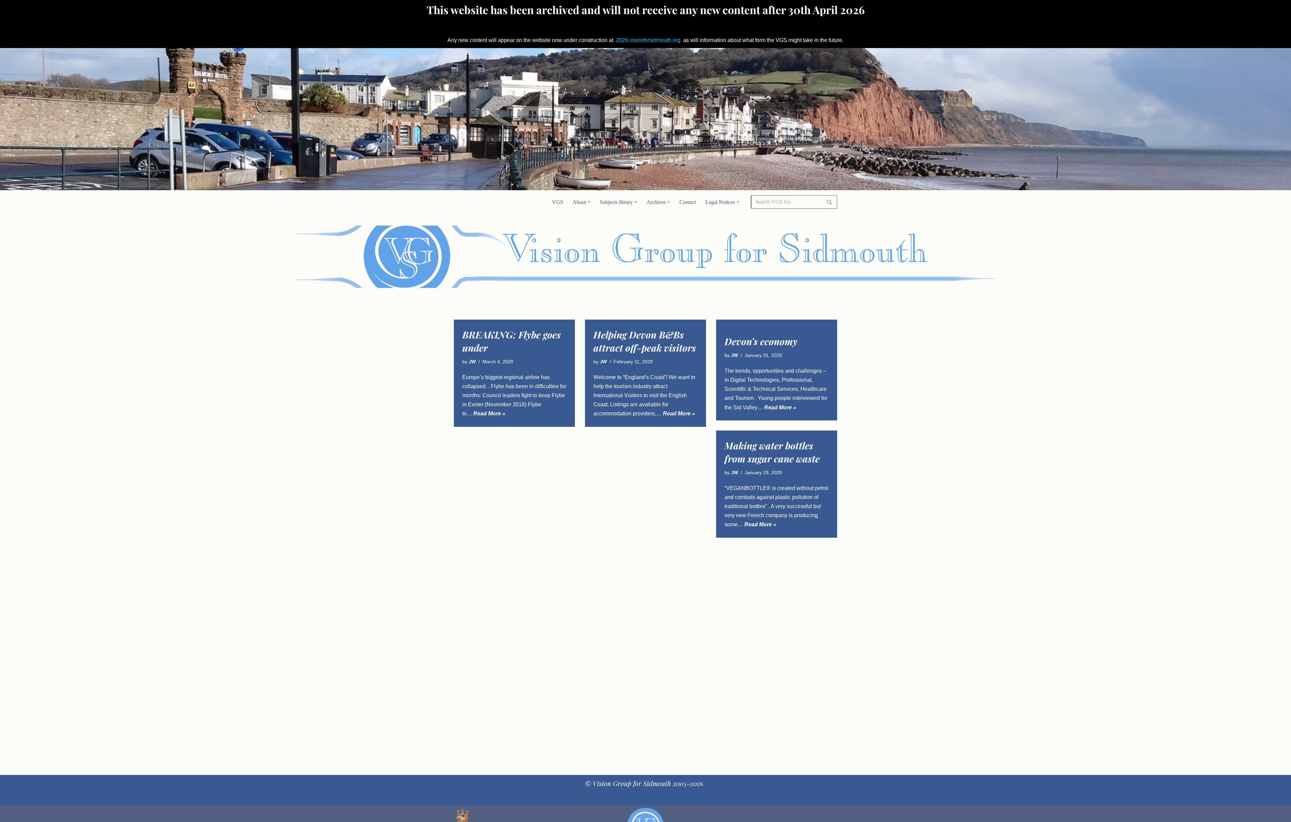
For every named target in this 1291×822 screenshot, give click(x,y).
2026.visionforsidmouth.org (648, 40)
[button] (589, 202)
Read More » (489, 413)
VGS (557, 202)
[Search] (829, 202)
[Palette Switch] (783, 257)
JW (472, 361)
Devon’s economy (761, 341)
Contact (687, 202)
